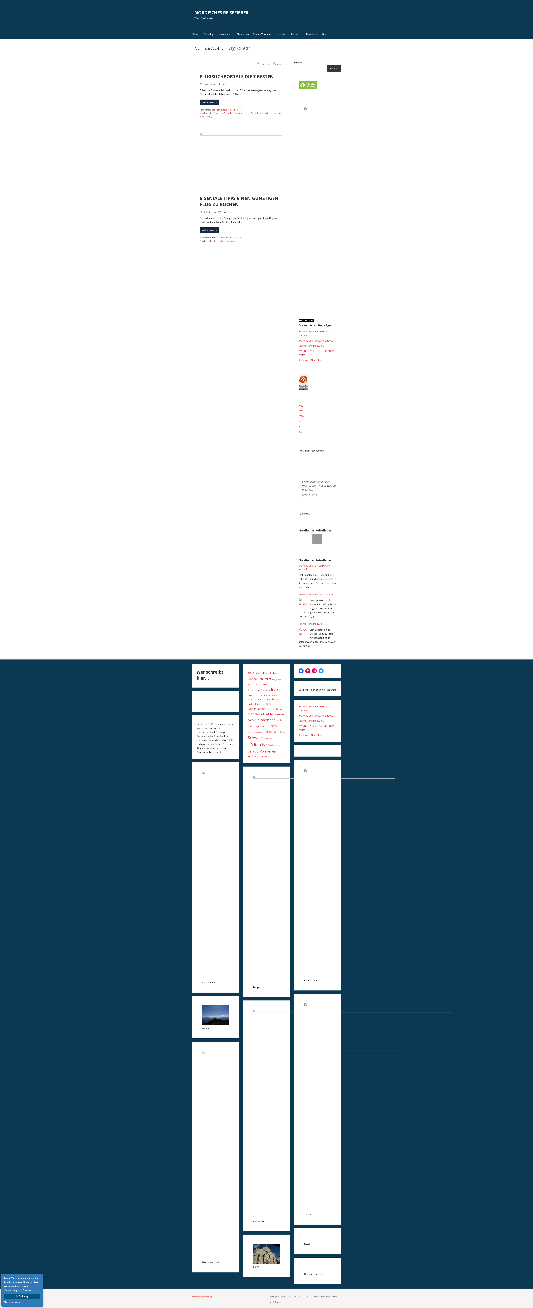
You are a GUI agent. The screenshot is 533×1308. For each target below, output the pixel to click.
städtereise (257, 744)
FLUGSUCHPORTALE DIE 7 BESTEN (237, 76)
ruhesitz (270, 731)
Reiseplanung (206, 116)
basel (250, 684)
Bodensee (262, 684)
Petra (223, 84)
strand (271, 739)
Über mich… (296, 34)
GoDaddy (276, 1302)
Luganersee (271, 709)
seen (265, 738)
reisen (272, 725)
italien (259, 704)
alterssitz (260, 672)
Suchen (298, 62)
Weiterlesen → (209, 102)
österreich (265, 756)
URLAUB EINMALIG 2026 (311, 345)
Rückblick (281, 732)
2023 (301, 421)
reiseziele (259, 732)
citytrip (275, 689)
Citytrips (251, 695)
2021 (301, 431)
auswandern (259, 679)
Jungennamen (256, 709)
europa (259, 695)
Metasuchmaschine (273, 113)
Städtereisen (274, 745)
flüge (223, 241)
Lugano (279, 709)
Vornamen (268, 751)
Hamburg (272, 699)
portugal (256, 727)
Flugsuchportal (257, 113)
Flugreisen (218, 113)
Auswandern (225, 34)
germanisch (272, 695)
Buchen (217, 241)
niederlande (266, 720)
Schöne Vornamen (262, 34)
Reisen (195, 34)
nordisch (280, 720)
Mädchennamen (273, 714)
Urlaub (253, 751)
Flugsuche (228, 113)
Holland (252, 704)
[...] (312, 587)
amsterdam (271, 673)
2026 (301, 406)
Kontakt (281, 34)
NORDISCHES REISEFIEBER (221, 13)
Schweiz (255, 737)
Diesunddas (243, 34)
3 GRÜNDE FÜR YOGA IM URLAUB (316, 340)
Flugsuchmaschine (242, 113)
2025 (301, 411)
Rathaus (263, 727)
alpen (251, 672)
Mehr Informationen (12, 1302)
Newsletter (312, 34)
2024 (301, 416)
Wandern (253, 756)
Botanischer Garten (258, 690)
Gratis (325, 34)
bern (255, 685)
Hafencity (261, 700)
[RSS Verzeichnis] (303, 389)
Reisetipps (209, 34)
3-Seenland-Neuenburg (311, 360)
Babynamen (276, 680)
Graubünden (252, 700)
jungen (267, 704)
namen (252, 720)
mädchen (255, 714)
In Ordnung (22, 1296)
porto (250, 727)
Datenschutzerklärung (202, 1296)
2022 (301, 426)
